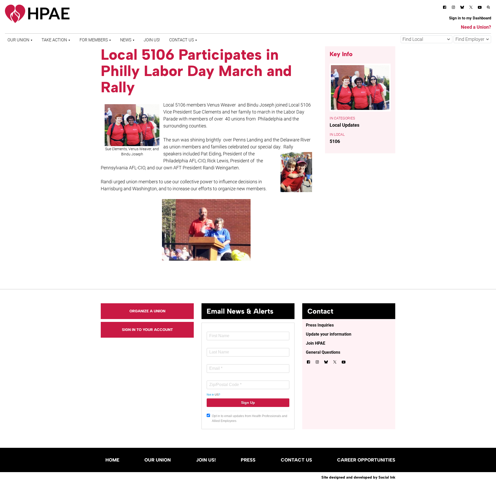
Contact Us (181, 39)
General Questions (323, 352)
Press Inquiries (320, 325)
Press (248, 460)
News (125, 39)
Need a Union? (476, 27)
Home (112, 460)
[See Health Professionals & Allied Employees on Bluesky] (462, 8)
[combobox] (426, 39)
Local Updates (344, 125)
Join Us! (152, 39)
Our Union (18, 39)
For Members (94, 39)
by (358, 477)
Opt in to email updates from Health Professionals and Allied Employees (249, 418)
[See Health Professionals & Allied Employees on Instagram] (453, 8)
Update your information (328, 334)
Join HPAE (315, 343)
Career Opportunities (366, 460)
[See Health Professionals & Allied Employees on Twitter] (471, 8)
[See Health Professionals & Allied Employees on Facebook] (444, 8)
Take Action (54, 39)
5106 (335, 141)
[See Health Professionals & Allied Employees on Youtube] (479, 8)
